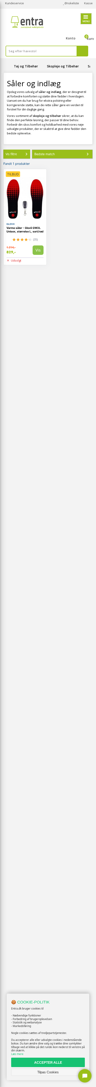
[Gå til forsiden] (8, 66)
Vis (38, 250)
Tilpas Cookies (48, 1072)
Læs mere (17, 1054)
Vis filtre (11, 154)
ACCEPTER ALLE (48, 1062)
